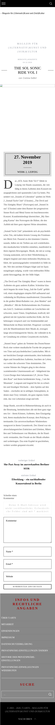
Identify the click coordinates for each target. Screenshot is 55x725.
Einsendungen (10, 631)
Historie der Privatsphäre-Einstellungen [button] (18, 659)
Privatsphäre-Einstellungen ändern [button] (24, 650)
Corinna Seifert (30, 78)
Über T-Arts (8, 618)
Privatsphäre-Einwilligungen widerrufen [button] (20, 669)
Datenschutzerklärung (16, 644)
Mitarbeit (7, 624)
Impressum (8, 637)
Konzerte (32, 59)
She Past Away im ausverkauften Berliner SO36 (26, 464)
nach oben (25, 719)
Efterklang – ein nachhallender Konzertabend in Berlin (29, 479)
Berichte (22, 59)
